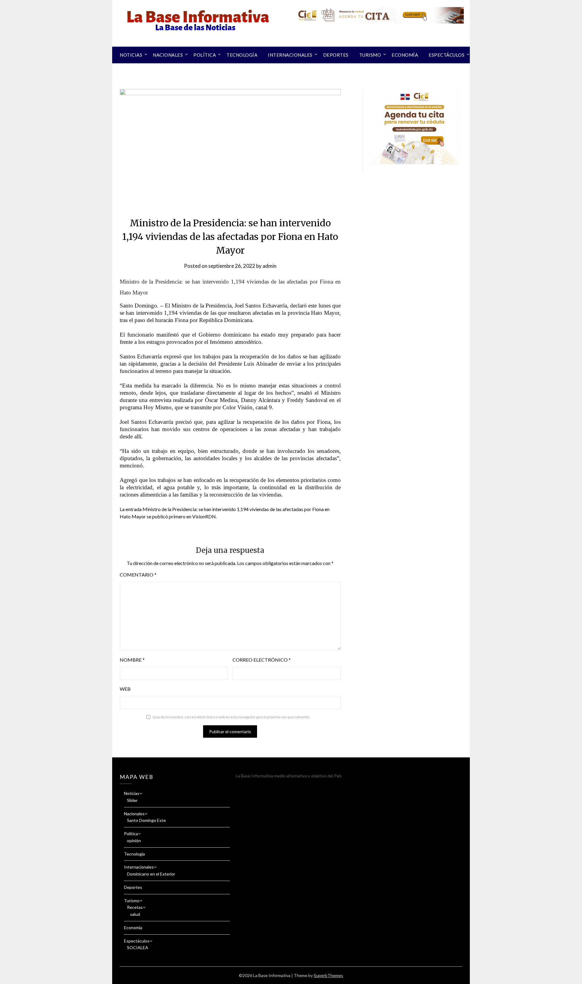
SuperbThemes (328, 975)
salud (135, 914)
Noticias (131, 55)
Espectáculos (446, 55)
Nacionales (168, 55)
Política (204, 55)
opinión (134, 840)
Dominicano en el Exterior (151, 873)
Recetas (135, 907)
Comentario (138, 574)
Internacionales (290, 55)
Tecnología (241, 55)
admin (269, 266)
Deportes (336, 55)
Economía (405, 55)
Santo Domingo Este (146, 820)
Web (125, 689)
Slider (132, 800)
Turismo (370, 55)
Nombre (132, 660)
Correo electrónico (261, 660)
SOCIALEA (137, 947)
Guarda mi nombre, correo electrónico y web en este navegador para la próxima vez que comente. (231, 717)
